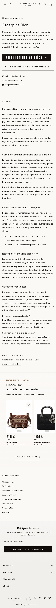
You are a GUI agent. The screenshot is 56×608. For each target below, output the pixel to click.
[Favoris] (45, 4)
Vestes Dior (7, 512)
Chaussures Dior (8, 482)
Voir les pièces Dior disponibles (28, 67)
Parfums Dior (7, 486)
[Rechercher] (10, 4)
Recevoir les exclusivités (28, 549)
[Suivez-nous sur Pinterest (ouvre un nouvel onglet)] (49, 599)
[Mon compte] (39, 4)
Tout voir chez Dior (26, 457)
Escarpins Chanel (9, 495)
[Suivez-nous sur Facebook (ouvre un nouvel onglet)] (39, 599)
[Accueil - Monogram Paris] (28, 4)
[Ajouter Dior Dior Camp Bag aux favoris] (28, 405)
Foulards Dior (7, 504)
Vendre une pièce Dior (11, 364)
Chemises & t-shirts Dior (12, 490)
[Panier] (50, 4)
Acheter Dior (7, 360)
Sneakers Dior (8, 508)
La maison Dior (32, 360)
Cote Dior (19, 360)
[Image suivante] (28, 416)
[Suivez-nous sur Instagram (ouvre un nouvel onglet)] (35, 599)
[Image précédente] (10, 416)
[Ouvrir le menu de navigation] (5, 4)
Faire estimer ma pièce (24, 57)
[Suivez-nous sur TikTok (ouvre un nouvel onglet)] (44, 599)
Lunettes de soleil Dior (11, 499)
